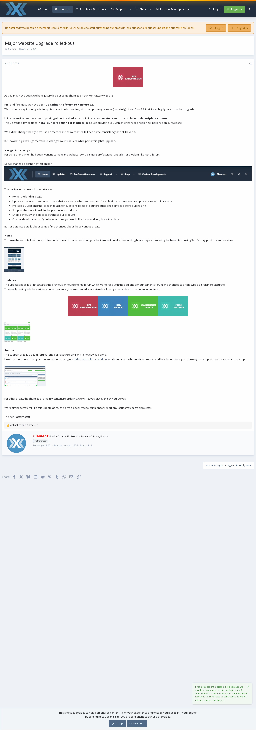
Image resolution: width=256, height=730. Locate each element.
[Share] (250, 63)
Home (46, 9)
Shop (143, 9)
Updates (65, 9)
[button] (130, 9)
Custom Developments (174, 9)
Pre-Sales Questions (93, 9)
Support (121, 9)
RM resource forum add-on (90, 359)
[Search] (249, 9)
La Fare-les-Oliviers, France (93, 436)
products (120, 28)
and (24, 425)
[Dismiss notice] (248, 687)
